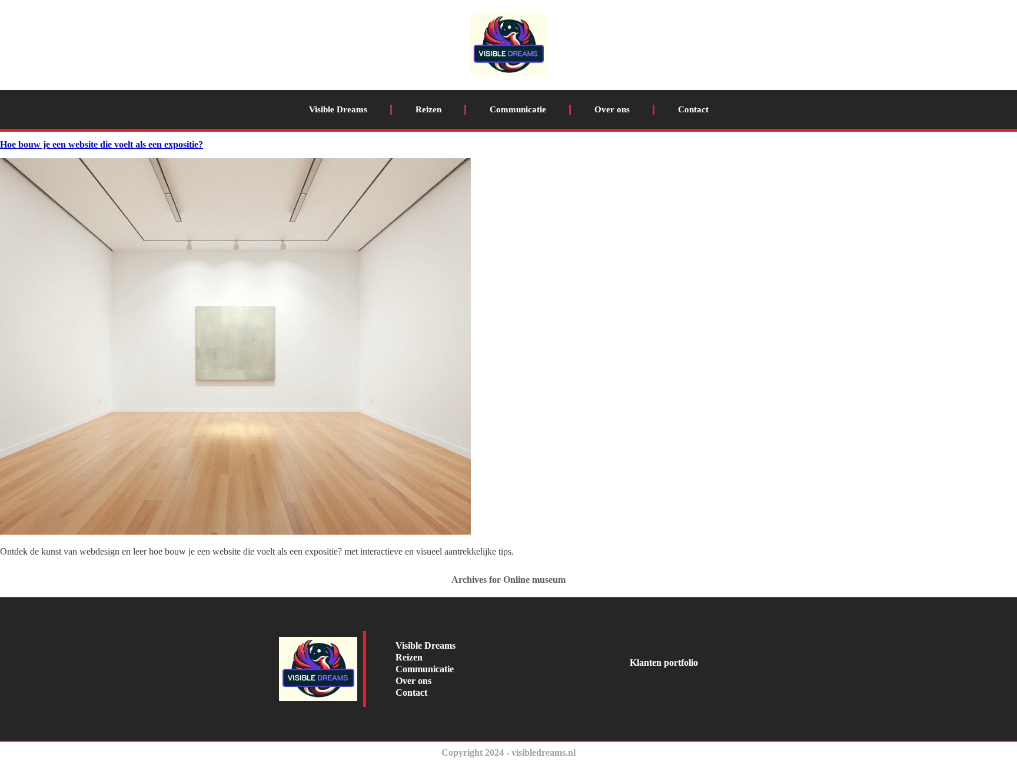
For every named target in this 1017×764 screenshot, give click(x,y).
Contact (693, 109)
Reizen (428, 109)
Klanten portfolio (664, 663)
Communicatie (518, 109)
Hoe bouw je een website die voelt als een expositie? (101, 144)
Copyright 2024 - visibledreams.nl (508, 753)
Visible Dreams (338, 109)
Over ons (612, 109)
